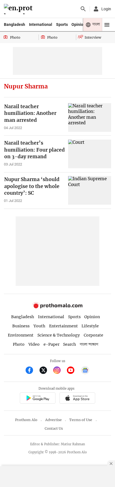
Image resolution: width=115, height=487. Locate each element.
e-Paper (51, 344)
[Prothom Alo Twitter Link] (45, 371)
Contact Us (54, 428)
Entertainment (63, 325)
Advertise (53, 420)
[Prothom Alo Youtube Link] (73, 371)
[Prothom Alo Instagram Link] (59, 371)
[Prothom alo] (19, 9)
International (40, 24)
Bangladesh (14, 24)
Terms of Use (80, 420)
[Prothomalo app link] (37, 399)
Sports (62, 24)
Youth (39, 325)
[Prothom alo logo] (57, 307)
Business (21, 325)
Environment (20, 335)
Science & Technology (58, 335)
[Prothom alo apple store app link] (77, 399)
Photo (19, 344)
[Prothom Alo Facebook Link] (32, 371)
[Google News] (85, 371)
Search (69, 344)
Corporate (93, 335)
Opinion (78, 24)
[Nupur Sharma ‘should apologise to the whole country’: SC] (89, 190)
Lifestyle (90, 325)
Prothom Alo (26, 420)
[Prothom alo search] (83, 9)
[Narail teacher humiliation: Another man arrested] (89, 117)
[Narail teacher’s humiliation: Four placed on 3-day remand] (89, 154)
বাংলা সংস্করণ (89, 344)
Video (34, 344)
